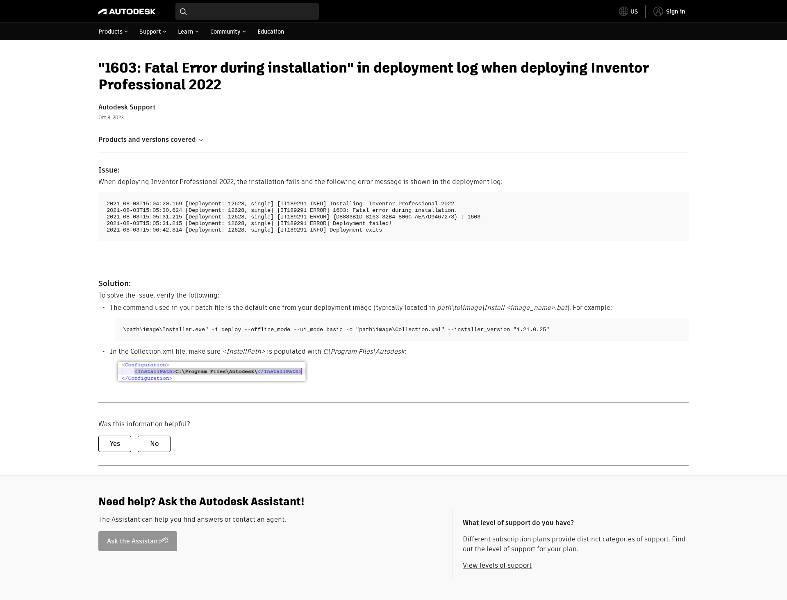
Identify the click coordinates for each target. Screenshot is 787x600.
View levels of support (497, 565)
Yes (115, 443)
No (154, 443)
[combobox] (247, 11)
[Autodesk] (127, 11)
